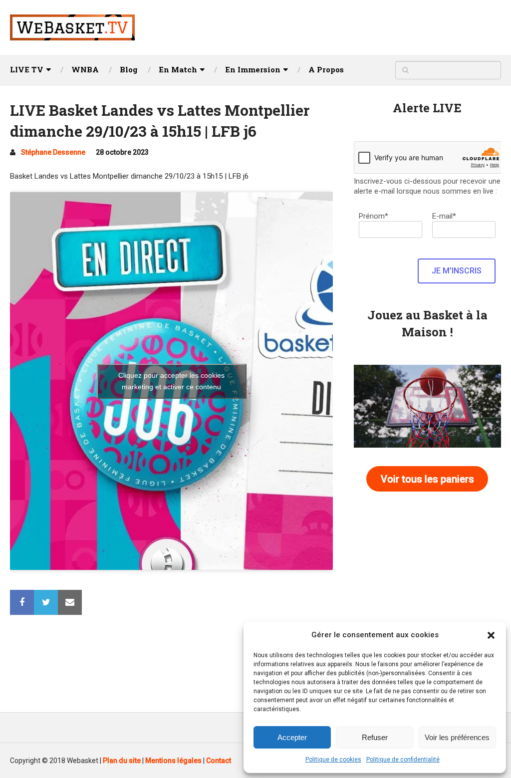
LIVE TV (26, 69)
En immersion (252, 69)
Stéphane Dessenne (53, 152)
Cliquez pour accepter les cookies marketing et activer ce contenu (171, 381)
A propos (326, 69)
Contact (218, 761)
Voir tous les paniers (427, 479)
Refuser (375, 737)
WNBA (85, 69)
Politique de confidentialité (403, 759)
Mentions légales (173, 761)
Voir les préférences (457, 737)
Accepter (292, 737)
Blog (129, 69)
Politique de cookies (333, 759)
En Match (178, 69)
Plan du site (122, 761)
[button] (491, 635)
